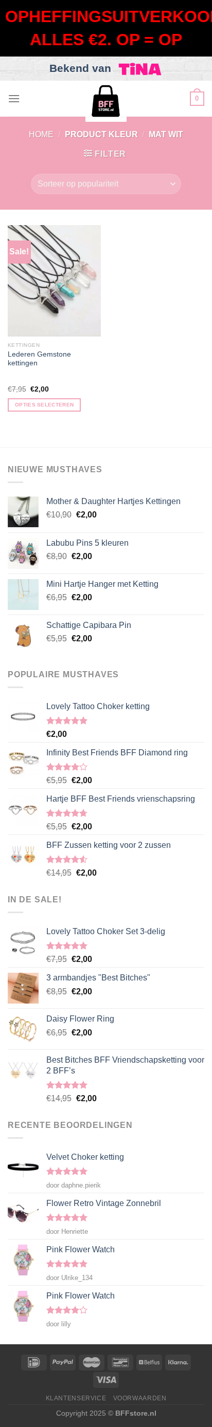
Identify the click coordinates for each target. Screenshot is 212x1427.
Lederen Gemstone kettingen (39, 358)
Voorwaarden (140, 1398)
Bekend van (81, 68)
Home (41, 134)
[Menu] (14, 98)
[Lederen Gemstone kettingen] (54, 281)
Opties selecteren (44, 404)
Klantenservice (76, 1398)
